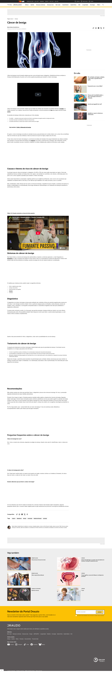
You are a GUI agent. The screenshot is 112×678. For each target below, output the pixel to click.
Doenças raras (50, 4)
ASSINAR (100, 612)
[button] (93, 28)
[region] (17, 154)
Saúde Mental (65, 4)
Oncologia (92, 4)
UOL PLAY (52, 1)
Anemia (10, 291)
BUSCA (78, 1)
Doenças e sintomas (40, 4)
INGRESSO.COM (30, 1)
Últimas (27, 4)
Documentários (28, 638)
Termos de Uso (39, 670)
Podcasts (22, 638)
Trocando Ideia (35, 638)
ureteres (33, 140)
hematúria (9, 258)
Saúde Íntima (73, 4)
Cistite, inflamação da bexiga (23, 127)
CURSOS (46, 1)
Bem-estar (58, 4)
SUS (79, 4)
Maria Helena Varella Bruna (13, 27)
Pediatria (49, 633)
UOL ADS (56, 1)
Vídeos (17, 638)
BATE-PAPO (85, 1)
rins (51, 110)
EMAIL (92, 1)
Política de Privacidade (30, 670)
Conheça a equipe (20, 670)
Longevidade (85, 4)
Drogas (30, 633)
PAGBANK (42, 1)
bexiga (62, 108)
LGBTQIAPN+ (36, 633)
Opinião (32, 4)
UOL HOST (36, 1)
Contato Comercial (11, 670)
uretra (8, 111)
